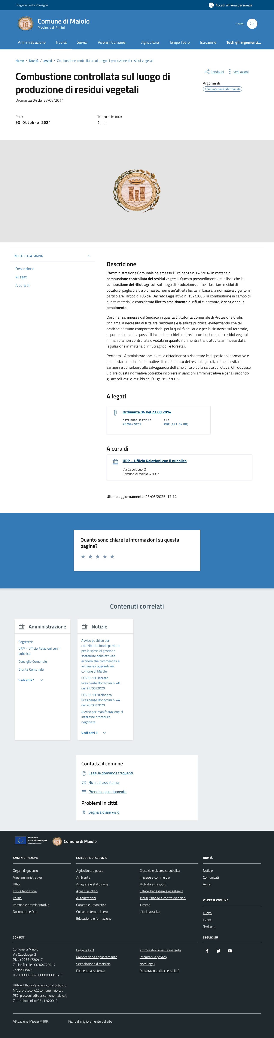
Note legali (147, 963)
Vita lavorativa (150, 911)
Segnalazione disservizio (93, 963)
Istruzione (208, 42)
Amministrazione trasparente (160, 950)
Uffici (16, 884)
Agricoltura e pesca (89, 870)
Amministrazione (32, 42)
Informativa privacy (153, 956)
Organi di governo (25, 870)
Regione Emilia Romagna (32, 5)
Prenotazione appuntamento (96, 956)
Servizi (82, 42)
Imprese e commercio (155, 877)
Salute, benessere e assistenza (161, 891)
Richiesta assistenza (90, 970)
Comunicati (211, 877)
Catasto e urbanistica (91, 904)
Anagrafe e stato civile (92, 884)
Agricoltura (150, 42)
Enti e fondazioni (25, 891)
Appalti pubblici (87, 891)
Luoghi (207, 912)
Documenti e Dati (25, 911)
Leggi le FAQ (85, 950)
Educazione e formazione (94, 918)
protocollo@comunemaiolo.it (42, 990)
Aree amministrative (27, 877)
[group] (42, 682)
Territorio (209, 926)
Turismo (145, 904)
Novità (61, 42)
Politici (17, 897)
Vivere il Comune (111, 42)
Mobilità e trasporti (153, 884)
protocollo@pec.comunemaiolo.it (43, 995)
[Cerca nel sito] (252, 24)
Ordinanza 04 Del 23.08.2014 (147, 412)
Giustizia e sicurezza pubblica (160, 870)
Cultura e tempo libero (92, 911)
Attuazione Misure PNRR (30, 1021)
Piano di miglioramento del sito (90, 1021)
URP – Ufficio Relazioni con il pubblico (155, 461)
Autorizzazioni (86, 897)
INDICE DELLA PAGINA (28, 256)
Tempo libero (179, 42)
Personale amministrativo (31, 904)
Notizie (208, 870)
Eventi (207, 919)
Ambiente (83, 877)
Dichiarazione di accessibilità (159, 970)
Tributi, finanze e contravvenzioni (163, 897)
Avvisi (207, 884)
